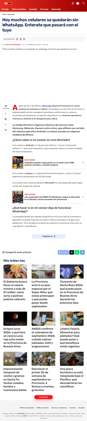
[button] (73, 3)
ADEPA (25, 416)
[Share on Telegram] (82, 252)
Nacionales (11, 14)
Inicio (4, 14)
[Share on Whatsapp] (24, 39)
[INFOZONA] (8, 3)
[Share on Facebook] (17, 39)
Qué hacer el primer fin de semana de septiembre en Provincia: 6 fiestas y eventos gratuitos (43, 379)
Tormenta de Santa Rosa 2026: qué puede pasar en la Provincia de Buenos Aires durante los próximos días (71, 292)
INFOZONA (21, 413)
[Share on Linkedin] (5, 130)
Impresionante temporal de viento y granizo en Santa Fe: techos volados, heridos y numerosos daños (15, 379)
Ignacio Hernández (13, 44)
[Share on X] (20, 39)
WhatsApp (47, 106)
